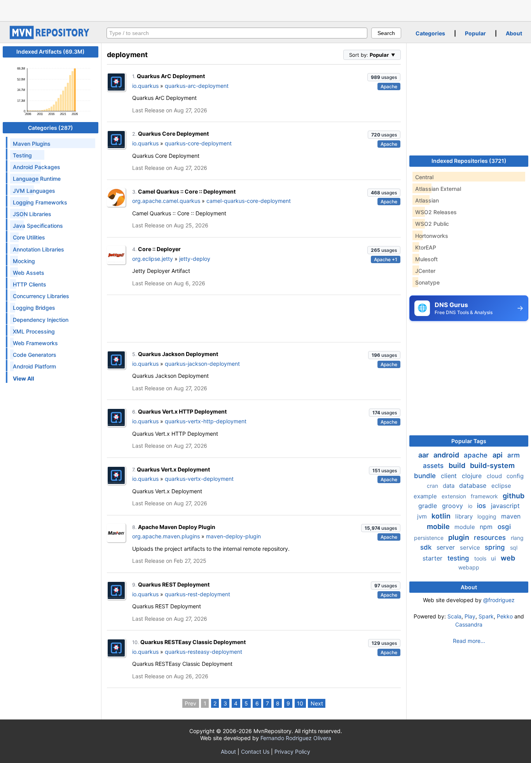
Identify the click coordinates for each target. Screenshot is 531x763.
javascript (505, 506)
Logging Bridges (34, 307)
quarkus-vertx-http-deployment (205, 421)
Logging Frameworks (40, 202)
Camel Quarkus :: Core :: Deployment (187, 191)
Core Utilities (29, 237)
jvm (422, 516)
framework (485, 496)
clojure (473, 476)
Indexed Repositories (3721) (469, 160)
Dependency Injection (40, 319)
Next (317, 703)
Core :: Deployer (159, 249)
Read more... (469, 640)
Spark (486, 616)
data (449, 485)
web (508, 558)
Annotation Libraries (38, 249)
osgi (504, 527)
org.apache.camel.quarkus (166, 200)
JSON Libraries (32, 214)
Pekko (505, 616)
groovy (453, 506)
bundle (426, 476)
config (515, 476)
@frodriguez (499, 600)
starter (433, 558)
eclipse (501, 485)
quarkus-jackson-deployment (202, 363)
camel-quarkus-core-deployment (248, 200)
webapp (468, 567)
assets (434, 466)
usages (384, 77)
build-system (492, 465)
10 (300, 703)
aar (424, 455)
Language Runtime (37, 178)
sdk (426, 547)
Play (470, 616)
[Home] (50, 37)
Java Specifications (38, 225)
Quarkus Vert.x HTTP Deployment (182, 411)
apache (476, 455)
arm (513, 455)
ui (494, 558)
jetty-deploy (194, 258)
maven (511, 516)
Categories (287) (50, 127)
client (450, 476)
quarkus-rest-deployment (197, 594)
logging (487, 516)
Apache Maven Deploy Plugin (176, 527)
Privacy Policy (292, 751)
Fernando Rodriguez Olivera (295, 738)
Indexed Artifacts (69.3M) (50, 51)
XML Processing (34, 331)
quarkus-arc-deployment (197, 85)
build (458, 465)
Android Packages (36, 167)
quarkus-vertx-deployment (199, 478)
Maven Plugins (32, 143)
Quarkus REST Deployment (174, 584)
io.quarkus (145, 85)
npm (487, 527)
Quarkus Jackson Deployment (178, 354)
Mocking (24, 261)
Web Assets (28, 272)
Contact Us (255, 751)
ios (482, 506)
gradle (428, 506)
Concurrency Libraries (41, 296)
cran (433, 485)
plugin (459, 537)
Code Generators (34, 354)
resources (491, 537)
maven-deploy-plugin (233, 536)
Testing (22, 155)
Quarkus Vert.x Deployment (173, 469)
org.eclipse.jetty (152, 258)
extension (455, 496)
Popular (475, 33)
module (465, 527)
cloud (495, 476)
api (498, 455)
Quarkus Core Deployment (173, 133)
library (464, 516)
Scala (454, 616)
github (513, 496)
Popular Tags (468, 441)
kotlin (441, 516)
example (426, 496)
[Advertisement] (265, 9)
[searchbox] (237, 33)
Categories (430, 33)
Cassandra (468, 624)
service (471, 547)
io (471, 506)
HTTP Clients (29, 284)
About (514, 33)
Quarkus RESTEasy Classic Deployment (193, 642)
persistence (429, 537)
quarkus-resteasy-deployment (203, 651)
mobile (439, 526)
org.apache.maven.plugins (166, 536)
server (447, 547)
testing (459, 558)
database (473, 485)
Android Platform (34, 366)
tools (481, 558)
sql (513, 547)
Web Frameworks (35, 343)
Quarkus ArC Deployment (171, 76)
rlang (517, 537)
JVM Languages (34, 190)
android (447, 455)
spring (496, 547)
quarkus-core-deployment (198, 143)
